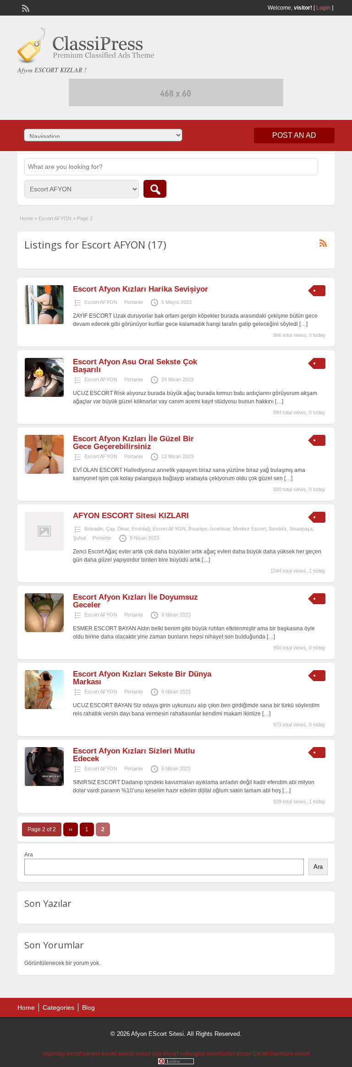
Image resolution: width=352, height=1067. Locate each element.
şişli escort (165, 1054)
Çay (110, 528)
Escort (261, 1054)
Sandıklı (277, 528)
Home (26, 218)
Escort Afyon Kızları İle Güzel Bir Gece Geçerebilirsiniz (133, 442)
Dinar (123, 528)
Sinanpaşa (301, 528)
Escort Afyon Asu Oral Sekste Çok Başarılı (135, 365)
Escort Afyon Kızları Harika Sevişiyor (140, 289)
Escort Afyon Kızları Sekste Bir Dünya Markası (142, 678)
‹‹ (70, 829)
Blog (88, 1007)
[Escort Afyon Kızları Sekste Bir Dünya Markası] (44, 707)
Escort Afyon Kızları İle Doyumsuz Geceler (135, 601)
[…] (303, 324)
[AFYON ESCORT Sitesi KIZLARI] (44, 549)
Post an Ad (294, 135)
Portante (133, 302)
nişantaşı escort (62, 1054)
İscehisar (220, 528)
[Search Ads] (154, 189)
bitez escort (237, 1054)
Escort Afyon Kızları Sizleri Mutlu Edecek (134, 755)
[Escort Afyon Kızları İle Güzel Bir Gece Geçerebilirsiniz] (44, 472)
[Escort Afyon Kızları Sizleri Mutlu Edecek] (44, 784)
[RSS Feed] (24, 7)
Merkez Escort (249, 528)
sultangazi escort (201, 1054)
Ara (28, 854)
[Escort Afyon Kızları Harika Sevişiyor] (44, 322)
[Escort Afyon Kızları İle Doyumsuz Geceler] (44, 630)
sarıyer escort (99, 1054)
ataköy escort (134, 1054)
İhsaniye (197, 528)
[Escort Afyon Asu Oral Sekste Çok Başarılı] (44, 395)
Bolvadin (93, 528)
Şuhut (79, 538)
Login (323, 8)
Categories (58, 1007)
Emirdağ (141, 528)
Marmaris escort (290, 1054)
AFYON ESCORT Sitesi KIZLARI (131, 515)
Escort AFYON (55, 218)
